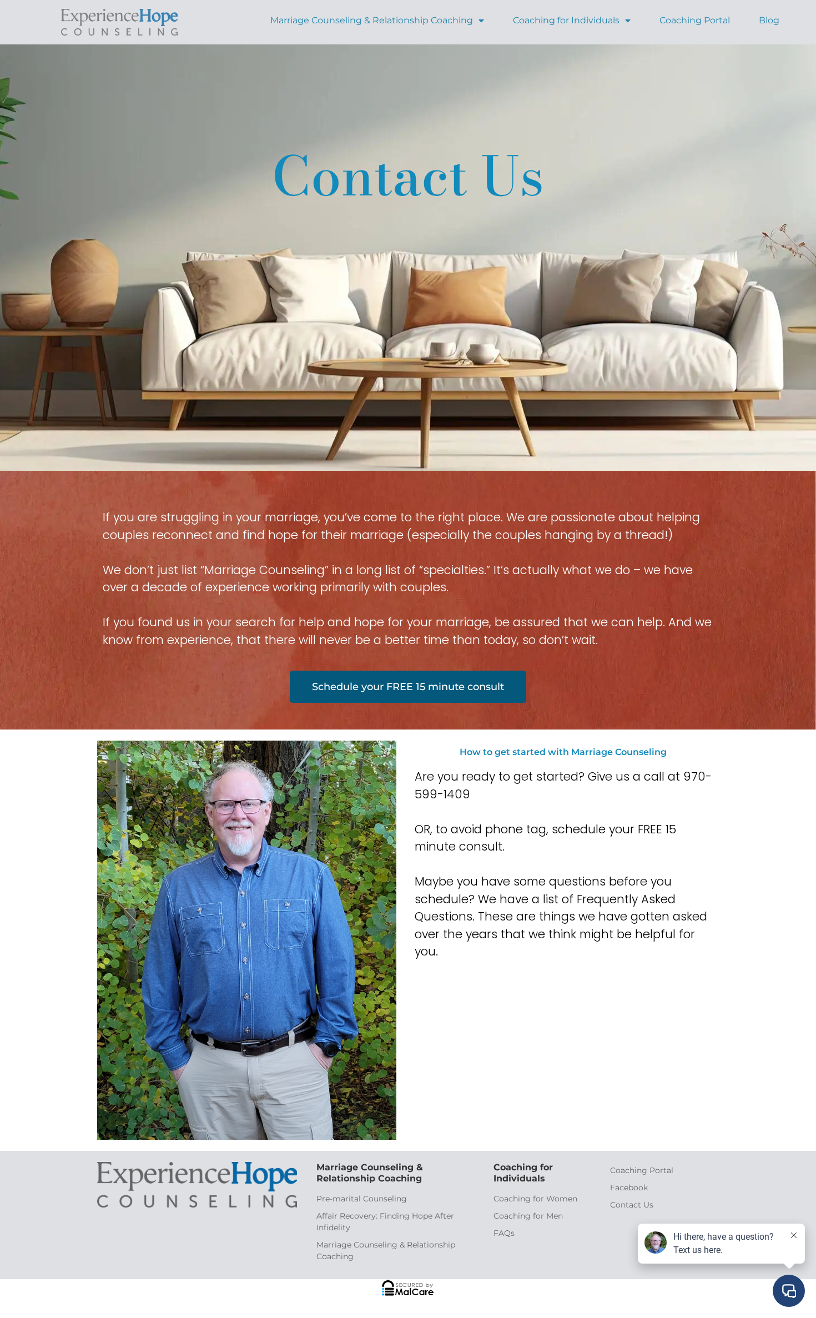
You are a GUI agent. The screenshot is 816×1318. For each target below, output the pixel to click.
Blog (769, 20)
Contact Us (631, 1205)
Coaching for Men (528, 1216)
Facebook (629, 1188)
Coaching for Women (535, 1199)
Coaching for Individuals (566, 20)
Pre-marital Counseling (361, 1199)
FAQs (504, 1233)
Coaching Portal (694, 20)
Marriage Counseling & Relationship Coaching (371, 20)
